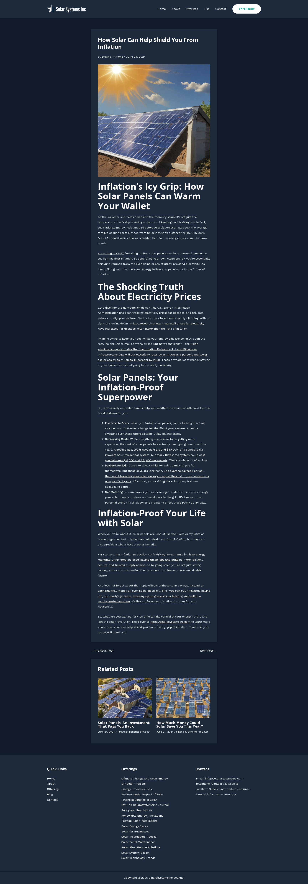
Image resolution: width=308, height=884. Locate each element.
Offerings (192, 9)
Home (162, 9)
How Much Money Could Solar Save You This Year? (179, 724)
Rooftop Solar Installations (139, 820)
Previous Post (102, 650)
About (175, 9)
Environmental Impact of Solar (142, 794)
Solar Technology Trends (138, 858)
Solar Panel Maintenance (138, 842)
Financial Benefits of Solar (134, 731)
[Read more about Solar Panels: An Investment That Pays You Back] (125, 697)
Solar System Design (135, 852)
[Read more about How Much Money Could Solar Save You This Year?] (183, 697)
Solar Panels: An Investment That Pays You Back (124, 724)
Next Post (208, 650)
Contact (220, 9)
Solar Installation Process (138, 836)
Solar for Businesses (135, 831)
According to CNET (111, 253)
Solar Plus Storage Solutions (141, 847)
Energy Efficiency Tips (136, 789)
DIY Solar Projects (133, 783)
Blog (207, 9)
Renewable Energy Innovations (142, 815)
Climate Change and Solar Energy (144, 778)
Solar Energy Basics (134, 826)
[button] (246, 9)
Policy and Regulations (136, 810)
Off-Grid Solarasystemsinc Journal (145, 805)
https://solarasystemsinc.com (170, 621)
